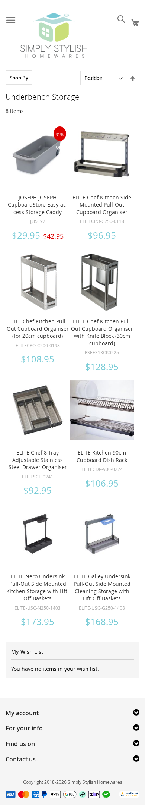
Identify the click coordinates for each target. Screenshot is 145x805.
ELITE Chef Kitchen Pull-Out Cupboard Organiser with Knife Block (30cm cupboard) (102, 332)
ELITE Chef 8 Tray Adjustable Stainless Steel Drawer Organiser (38, 460)
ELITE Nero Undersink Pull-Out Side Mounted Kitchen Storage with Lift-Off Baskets (37, 587)
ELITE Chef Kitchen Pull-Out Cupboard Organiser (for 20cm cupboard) (38, 328)
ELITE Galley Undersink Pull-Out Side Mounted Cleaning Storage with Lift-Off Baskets (102, 587)
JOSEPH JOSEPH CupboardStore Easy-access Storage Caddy (38, 205)
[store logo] (53, 35)
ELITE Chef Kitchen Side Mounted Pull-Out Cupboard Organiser (101, 205)
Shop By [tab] (19, 77)
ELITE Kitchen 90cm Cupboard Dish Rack (102, 456)
